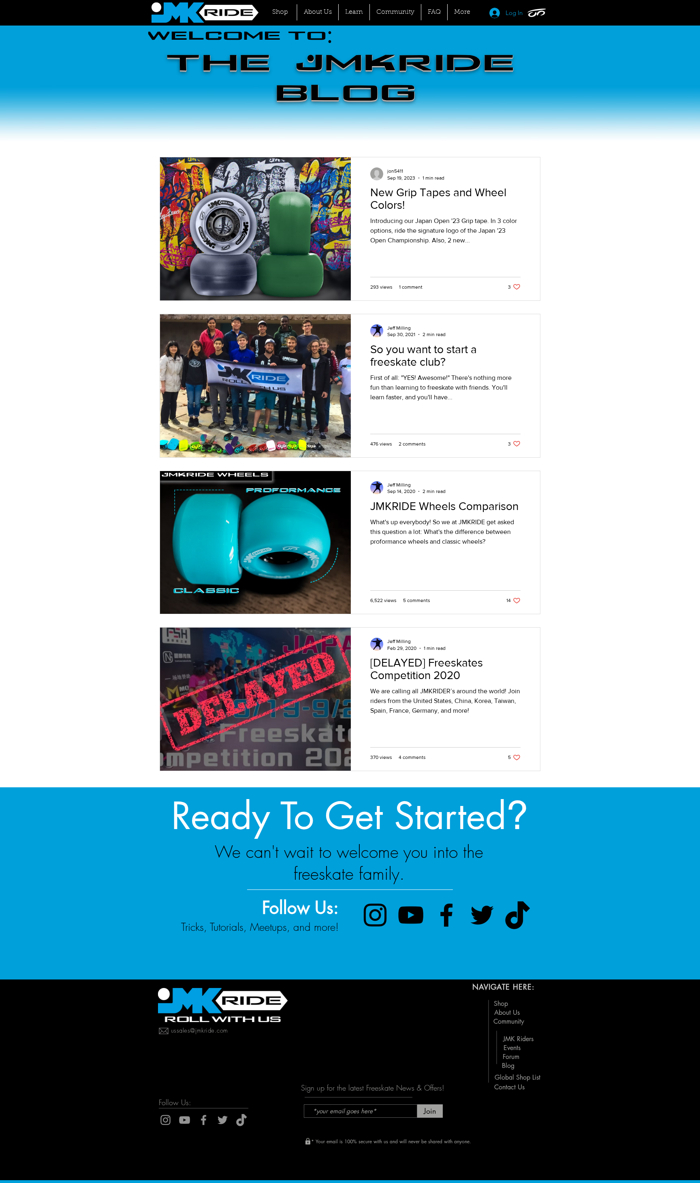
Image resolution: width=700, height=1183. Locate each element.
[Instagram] (375, 915)
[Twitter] (482, 915)
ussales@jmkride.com (199, 1031)
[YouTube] (410, 915)
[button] (395, 12)
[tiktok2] (517, 915)
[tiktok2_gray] (241, 1120)
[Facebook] (446, 915)
